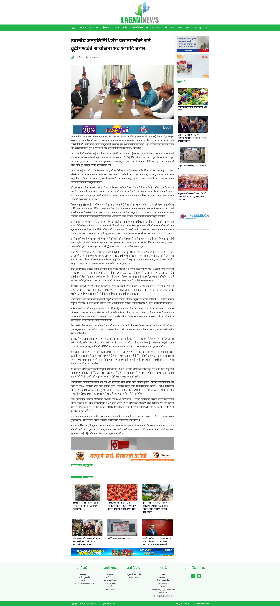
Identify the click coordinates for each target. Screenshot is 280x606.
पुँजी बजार (106, 27)
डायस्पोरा (149, 27)
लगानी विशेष (94, 27)
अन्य (172, 27)
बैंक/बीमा (83, 27)
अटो (165, 27)
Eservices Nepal (203, 603)
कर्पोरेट (125, 27)
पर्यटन (180, 27)
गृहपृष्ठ (74, 27)
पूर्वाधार (188, 27)
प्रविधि (158, 27)
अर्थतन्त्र (116, 27)
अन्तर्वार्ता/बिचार (137, 27)
